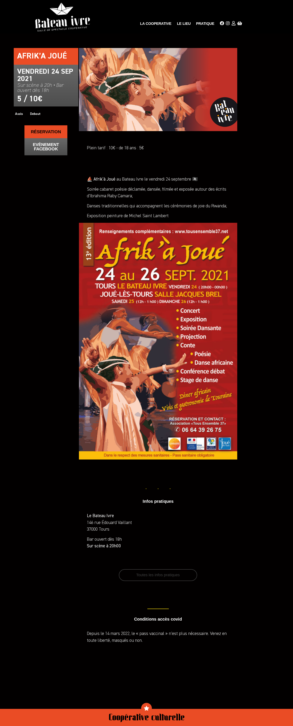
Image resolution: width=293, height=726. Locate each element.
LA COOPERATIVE (155, 24)
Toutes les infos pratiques (158, 575)
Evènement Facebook (46, 146)
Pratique (205, 24)
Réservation (46, 131)
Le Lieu (184, 24)
